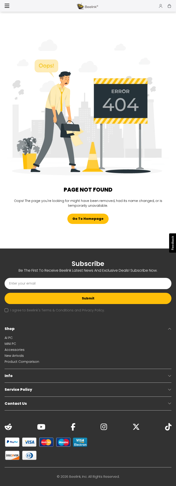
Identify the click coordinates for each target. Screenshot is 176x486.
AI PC (9, 337)
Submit (88, 298)
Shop (10, 328)
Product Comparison (22, 361)
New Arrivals (14, 355)
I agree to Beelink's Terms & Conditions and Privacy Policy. (57, 310)
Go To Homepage (88, 218)
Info (9, 375)
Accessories (15, 349)
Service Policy (18, 389)
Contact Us (16, 403)
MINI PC (10, 343)
